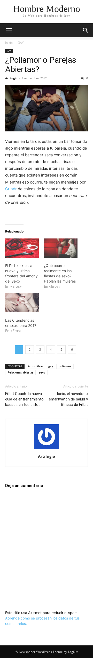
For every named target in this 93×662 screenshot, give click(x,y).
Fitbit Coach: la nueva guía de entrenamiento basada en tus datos (24, 399)
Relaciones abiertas (20, 372)
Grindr (11, 188)
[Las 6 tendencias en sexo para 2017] (22, 302)
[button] (9, 30)
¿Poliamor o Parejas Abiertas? (40, 64)
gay (50, 366)
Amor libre (35, 366)
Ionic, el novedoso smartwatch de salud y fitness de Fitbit (68, 399)
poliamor (65, 366)
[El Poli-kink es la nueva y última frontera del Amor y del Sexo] (22, 248)
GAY (21, 42)
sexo (42, 372)
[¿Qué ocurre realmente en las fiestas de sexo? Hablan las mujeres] (61, 248)
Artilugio (11, 78)
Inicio (9, 42)
